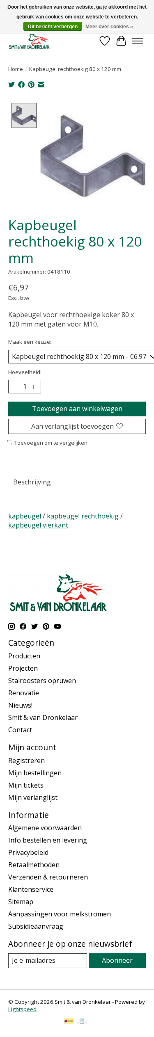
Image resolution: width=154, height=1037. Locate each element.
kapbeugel (24, 516)
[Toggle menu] (137, 41)
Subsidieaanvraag (35, 926)
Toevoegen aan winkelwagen (77, 408)
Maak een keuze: (29, 341)
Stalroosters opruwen (42, 680)
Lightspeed (22, 1009)
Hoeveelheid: (24, 372)
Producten (24, 655)
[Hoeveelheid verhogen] (33, 386)
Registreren (26, 760)
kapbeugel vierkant (38, 525)
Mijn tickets (26, 785)
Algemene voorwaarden (45, 827)
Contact (20, 729)
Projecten (23, 668)
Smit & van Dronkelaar (43, 717)
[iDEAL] (69, 1022)
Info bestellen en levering (47, 840)
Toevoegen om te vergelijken (50, 442)
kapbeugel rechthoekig (83, 516)
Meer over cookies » (109, 27)
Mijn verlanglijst (32, 797)
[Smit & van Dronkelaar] (29, 40)
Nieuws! (20, 705)
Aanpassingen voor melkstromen (59, 913)
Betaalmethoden (34, 864)
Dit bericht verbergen (53, 27)
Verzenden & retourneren (48, 877)
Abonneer (117, 960)
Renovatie (23, 692)
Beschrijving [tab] (32, 482)
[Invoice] (82, 1022)
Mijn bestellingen (35, 772)
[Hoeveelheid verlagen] (16, 386)
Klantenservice (30, 889)
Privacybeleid (28, 852)
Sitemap (20, 901)
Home (15, 69)
